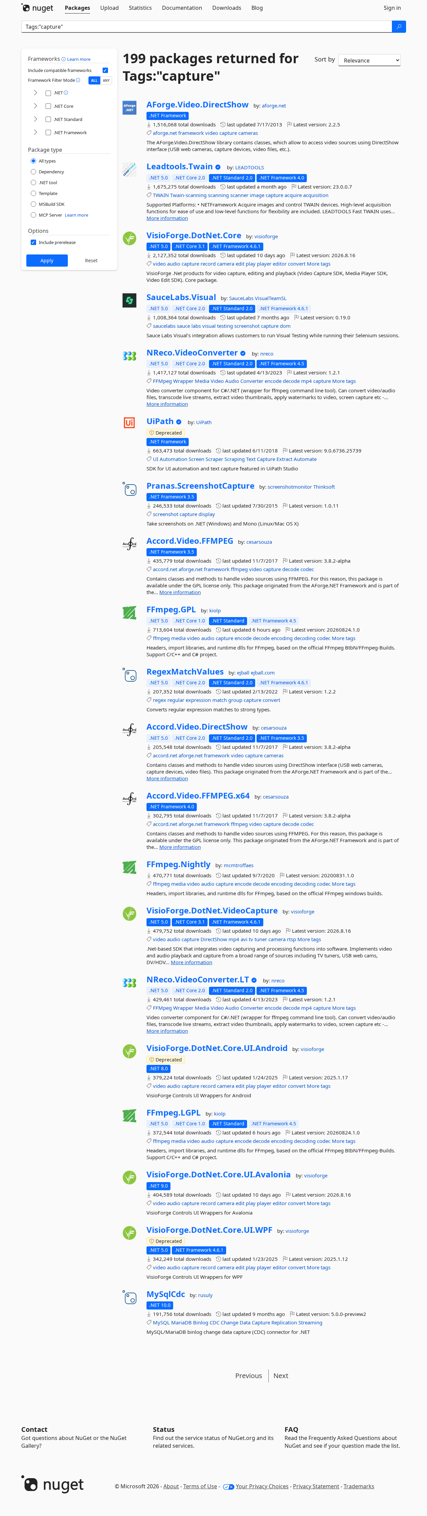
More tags (318, 263)
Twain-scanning (188, 195)
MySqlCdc (165, 1294)
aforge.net (274, 105)
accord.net (165, 569)
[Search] (399, 27)
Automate (305, 459)
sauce (183, 325)
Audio (232, 380)
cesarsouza (259, 541)
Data (245, 1322)
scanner (239, 195)
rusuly (205, 1295)
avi (244, 939)
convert (296, 263)
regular (175, 699)
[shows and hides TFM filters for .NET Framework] (35, 132)
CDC (214, 1322)
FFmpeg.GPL (171, 609)
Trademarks (359, 1486)
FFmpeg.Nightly (178, 864)
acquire (293, 195)
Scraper (214, 459)
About (171, 1486)
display (206, 514)
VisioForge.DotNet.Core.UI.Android (217, 1048)
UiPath (160, 421)
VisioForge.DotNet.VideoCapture (212, 910)
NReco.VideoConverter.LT (197, 979)
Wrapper (183, 380)
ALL (94, 80)
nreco (266, 353)
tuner (261, 939)
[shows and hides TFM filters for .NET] (35, 93)
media (178, 638)
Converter (251, 380)
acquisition (315, 195)
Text (251, 459)
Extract (284, 459)
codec (307, 569)
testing (225, 325)
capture (228, 132)
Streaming (310, 1322)
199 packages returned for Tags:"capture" (211, 66)
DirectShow (214, 939)
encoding (282, 638)
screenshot (247, 325)
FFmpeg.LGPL (173, 1112)
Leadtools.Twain (179, 166)
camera (225, 263)
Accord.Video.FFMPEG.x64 (198, 795)
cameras (248, 132)
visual (209, 325)
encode (273, 380)
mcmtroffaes (238, 865)
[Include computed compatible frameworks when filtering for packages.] (105, 70)
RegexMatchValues (185, 671)
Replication (284, 1322)
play (251, 263)
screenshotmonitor (290, 486)
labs (196, 325)
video (211, 132)
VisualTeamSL (271, 298)
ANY (106, 80)
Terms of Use (200, 1486)
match (219, 699)
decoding (305, 638)
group (235, 699)
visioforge (266, 236)
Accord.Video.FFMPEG (189, 540)
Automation (173, 459)
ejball (244, 672)
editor (280, 263)
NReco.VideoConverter (192, 352)
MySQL (161, 1322)
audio (173, 263)
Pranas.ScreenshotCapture (200, 485)
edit (240, 263)
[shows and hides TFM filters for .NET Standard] (35, 119)
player (264, 263)
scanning (218, 195)
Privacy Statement (316, 1486)
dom (285, 325)
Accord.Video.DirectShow (197, 726)
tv (251, 939)
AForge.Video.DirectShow (197, 104)
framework (191, 132)
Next (280, 1375)
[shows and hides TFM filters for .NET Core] (35, 106)
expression (198, 699)
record (208, 263)
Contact (34, 1429)
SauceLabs (242, 298)
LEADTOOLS (249, 167)
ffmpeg (239, 569)
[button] (64, 59)
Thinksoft (324, 486)
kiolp (215, 610)
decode (291, 380)
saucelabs (164, 325)
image (257, 195)
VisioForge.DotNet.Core (193, 235)
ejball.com (263, 672)
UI (155, 459)
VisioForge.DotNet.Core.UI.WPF (209, 1229)
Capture (266, 459)
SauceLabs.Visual (181, 297)
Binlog (200, 1322)
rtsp (291, 939)
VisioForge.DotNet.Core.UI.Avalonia (218, 1174)
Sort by (325, 59)
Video (217, 380)
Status (164, 1429)
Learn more (78, 59)
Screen (196, 459)
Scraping (234, 459)
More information (167, 218)
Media (202, 380)
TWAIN (161, 195)
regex (159, 699)
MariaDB (181, 1322)
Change (229, 1322)
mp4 (306, 380)
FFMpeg (162, 380)
